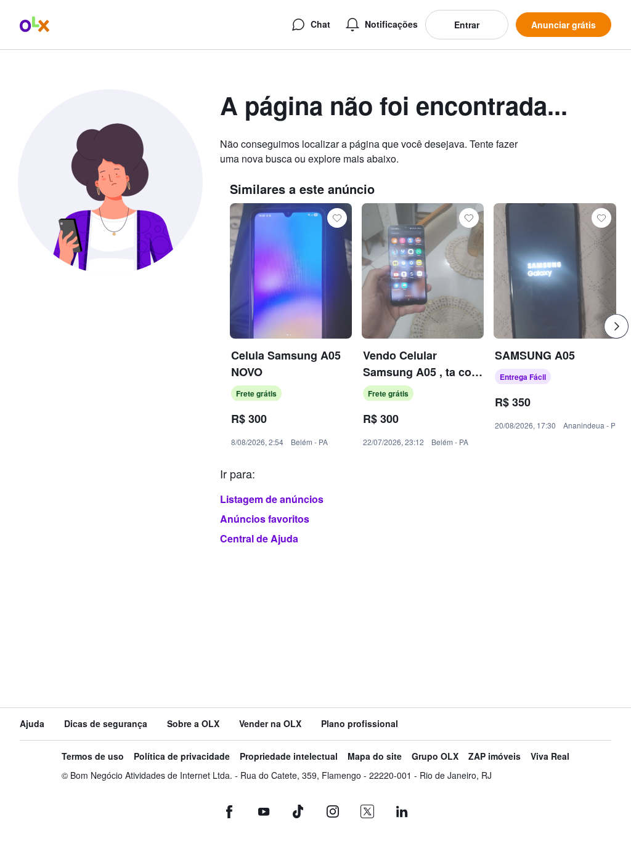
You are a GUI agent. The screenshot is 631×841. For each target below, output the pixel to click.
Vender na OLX (270, 724)
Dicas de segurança (105, 724)
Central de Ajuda (259, 538)
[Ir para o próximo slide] (616, 326)
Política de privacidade (182, 756)
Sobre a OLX (193, 724)
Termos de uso (93, 756)
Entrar (466, 24)
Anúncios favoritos (264, 519)
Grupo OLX (435, 756)
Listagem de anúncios (272, 499)
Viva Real (550, 756)
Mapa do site (375, 756)
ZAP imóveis (494, 756)
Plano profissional (359, 724)
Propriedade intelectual (289, 756)
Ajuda (32, 724)
